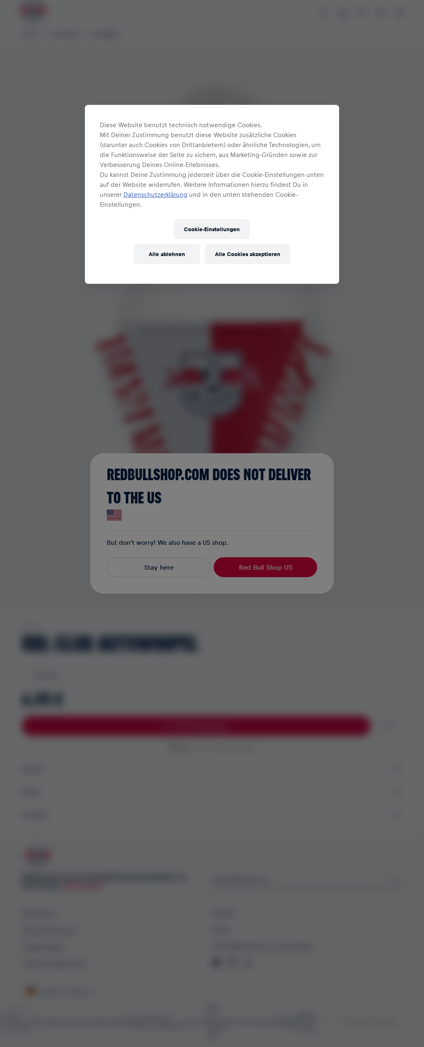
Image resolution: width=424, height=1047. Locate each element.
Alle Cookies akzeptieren (247, 253)
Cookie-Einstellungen (212, 228)
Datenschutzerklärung (155, 194)
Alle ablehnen (167, 253)
